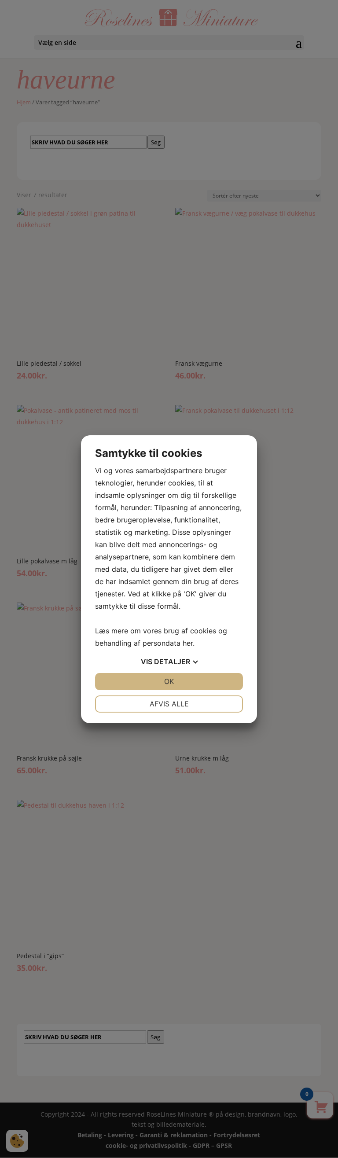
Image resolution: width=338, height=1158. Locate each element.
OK (169, 681)
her (188, 643)
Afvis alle (169, 703)
